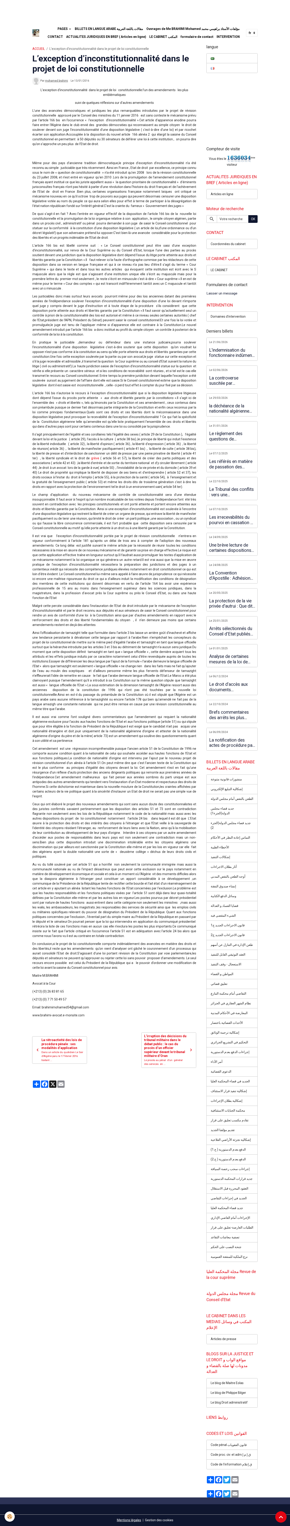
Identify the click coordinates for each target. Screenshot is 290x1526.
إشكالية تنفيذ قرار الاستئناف (229, 1091)
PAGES (63, 29)
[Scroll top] (281, 1517)
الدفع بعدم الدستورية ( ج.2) (228, 1159)
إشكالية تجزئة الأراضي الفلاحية (231, 1139)
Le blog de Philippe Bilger (228, 1393)
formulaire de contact (197, 37)
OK (253, 219)
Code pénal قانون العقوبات (229, 1445)
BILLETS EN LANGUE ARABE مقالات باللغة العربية (109, 29)
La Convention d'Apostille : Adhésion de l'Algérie (229, 575)
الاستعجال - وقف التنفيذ (226, 964)
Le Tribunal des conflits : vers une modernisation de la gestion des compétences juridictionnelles (231, 492)
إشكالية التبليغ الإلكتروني (227, 789)
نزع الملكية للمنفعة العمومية (229, 1256)
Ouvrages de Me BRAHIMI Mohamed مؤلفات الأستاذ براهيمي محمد (193, 29)
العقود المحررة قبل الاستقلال (229, 1188)
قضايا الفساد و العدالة (224, 906)
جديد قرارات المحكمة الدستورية (232, 1178)
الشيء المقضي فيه (223, 915)
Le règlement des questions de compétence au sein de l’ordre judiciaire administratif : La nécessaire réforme (231, 436)
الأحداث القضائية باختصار (227, 1023)
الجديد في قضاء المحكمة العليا (230, 1081)
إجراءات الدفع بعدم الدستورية (230, 1052)
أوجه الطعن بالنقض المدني (228, 876)
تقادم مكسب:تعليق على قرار (230, 1120)
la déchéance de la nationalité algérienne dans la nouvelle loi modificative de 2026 (229, 408)
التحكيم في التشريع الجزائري (229, 1042)
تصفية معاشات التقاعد (225, 1237)
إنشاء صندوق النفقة (223, 886)
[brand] (35, 33)
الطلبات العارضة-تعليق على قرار (232, 1227)
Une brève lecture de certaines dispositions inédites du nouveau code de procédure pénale (230, 548)
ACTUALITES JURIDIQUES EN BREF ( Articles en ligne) (106, 37)
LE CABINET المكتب (163, 37)
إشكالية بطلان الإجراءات (226, 1101)
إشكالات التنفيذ (220, 857)
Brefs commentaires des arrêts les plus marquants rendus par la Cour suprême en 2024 (230, 715)
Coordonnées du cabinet (228, 244)
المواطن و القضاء (222, 974)
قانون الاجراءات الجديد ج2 (228, 935)
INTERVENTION (228, 37)
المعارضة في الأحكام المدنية (229, 1013)
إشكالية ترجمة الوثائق (225, 1032)
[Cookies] (10, 1516)
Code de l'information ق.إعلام (231, 1464)
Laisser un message (221, 293)
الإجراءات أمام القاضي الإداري (230, 1217)
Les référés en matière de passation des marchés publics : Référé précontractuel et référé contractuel (230, 464)
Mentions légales (129, 1520)
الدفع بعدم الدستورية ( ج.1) (228, 1149)
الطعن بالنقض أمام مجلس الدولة (232, 799)
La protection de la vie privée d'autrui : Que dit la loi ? (230, 603)
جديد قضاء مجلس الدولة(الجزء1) (222, 811)
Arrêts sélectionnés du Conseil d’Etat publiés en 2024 (230, 631)
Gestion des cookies (159, 1520)
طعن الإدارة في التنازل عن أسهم (232, 945)
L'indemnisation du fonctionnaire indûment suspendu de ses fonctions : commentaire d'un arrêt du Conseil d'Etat (231, 353)
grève (95, 458)
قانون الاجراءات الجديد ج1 (228, 925)
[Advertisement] (82, 10)
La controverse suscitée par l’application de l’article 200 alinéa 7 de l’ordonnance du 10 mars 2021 (230, 380)
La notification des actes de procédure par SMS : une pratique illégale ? (231, 742)
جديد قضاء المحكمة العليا (227, 1208)
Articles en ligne (222, 194)
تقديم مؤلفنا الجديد (223, 1130)
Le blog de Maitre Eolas (227, 1383)
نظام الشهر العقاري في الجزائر (231, 1003)
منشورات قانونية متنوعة (226, 779)
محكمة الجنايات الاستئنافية (228, 1110)
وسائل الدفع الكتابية (223, 896)
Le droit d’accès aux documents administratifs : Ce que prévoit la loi (230, 687)
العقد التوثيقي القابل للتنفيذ (228, 954)
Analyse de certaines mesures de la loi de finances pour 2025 (229, 659)
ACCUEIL (38, 49)
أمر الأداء (216, 1062)
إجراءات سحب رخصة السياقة (230, 1169)
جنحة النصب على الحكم (226, 1247)
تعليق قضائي (219, 984)
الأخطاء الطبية (220, 847)
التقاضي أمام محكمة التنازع (228, 993)
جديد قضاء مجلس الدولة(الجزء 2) (231, 825)
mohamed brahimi (56, 80)
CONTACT (55, 37)
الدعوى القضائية (221, 1071)
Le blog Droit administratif (229, 1402)
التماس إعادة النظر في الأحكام (230, 837)
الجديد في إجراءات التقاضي (229, 1198)
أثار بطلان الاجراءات (224, 867)
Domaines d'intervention (228, 316)
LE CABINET (219, 270)
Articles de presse (223, 1339)
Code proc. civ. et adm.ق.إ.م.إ (231, 1454)
